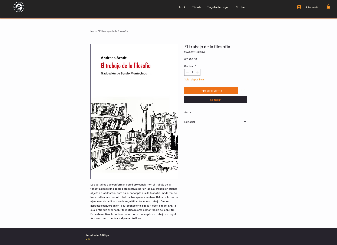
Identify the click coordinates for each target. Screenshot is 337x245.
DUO (88, 238)
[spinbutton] (192, 72)
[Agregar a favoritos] (243, 90)
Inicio (93, 31)
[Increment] (198, 72)
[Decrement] (187, 72)
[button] (328, 6)
